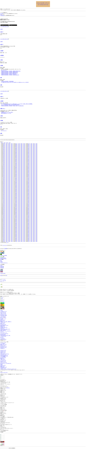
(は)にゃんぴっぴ (3, 312)
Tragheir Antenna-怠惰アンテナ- (5, 329)
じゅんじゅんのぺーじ (4, 262)
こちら (7, 242)
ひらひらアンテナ (3, 350)
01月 (4, 146)
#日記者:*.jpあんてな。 (4, 327)
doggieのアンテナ (3, 361)
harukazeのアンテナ (3, 347)
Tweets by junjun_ (3, 273)
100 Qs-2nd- (2, 266)
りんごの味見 (2, 343)
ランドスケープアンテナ (4, 333)
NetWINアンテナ (3, 351)
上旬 (4, 142)
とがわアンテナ (2, 322)
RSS (1, 14)
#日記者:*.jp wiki (3, 257)
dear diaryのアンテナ (3, 346)
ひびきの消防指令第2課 (4, 355)
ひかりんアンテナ (3, 314)
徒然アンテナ (2, 323)
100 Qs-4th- (2, 267)
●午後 (1, 59)
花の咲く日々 (2, 328)
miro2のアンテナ (3, 365)
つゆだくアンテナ (3, 313)
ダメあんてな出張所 (3, 255)
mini (6, 321)
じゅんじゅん (5, 245)
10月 (4, 143)
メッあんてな (2, 338)
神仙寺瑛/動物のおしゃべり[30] (6, 113)
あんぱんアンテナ (3, 357)
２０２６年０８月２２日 (4, 91)
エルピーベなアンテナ (4, 372)
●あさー (1, 31)
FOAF (1, 259)
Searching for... (2, 315)
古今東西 (5, 248)
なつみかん (8, 387)
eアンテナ (2, 331)
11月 (16, 143)
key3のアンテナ (2, 345)
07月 (4, 144)
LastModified (2, 15)
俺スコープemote (3, 317)
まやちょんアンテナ (3, 362)
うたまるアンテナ (3, 336)
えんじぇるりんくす (3, 332)
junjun (1, 275)
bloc (1, 260)
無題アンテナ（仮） (3, 344)
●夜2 (1, 84)
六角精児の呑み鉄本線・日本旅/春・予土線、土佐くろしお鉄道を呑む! (12, 105)
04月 (4, 145)
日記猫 (1, 310)
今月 (2, 142)
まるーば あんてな (3, 339)
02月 (16, 146)
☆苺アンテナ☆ (2, 359)
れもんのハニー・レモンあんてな (5, 363)
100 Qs (1, 265)
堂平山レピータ (2, 319)
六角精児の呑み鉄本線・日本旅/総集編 (7, 81)
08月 (16, 144)
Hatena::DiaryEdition (3, 258)
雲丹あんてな (2, 326)
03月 (28, 146)
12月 (28, 143)
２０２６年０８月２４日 (4, 26)
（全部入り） (9, 321)
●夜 (1, 77)
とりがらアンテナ (3, 342)
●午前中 (1, 50)
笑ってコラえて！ (4, 70)
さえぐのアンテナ (3, 360)
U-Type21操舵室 (2, 356)
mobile (6, 315)
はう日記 (1, 13)
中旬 (7, 142)
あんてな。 (2, 337)
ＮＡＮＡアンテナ (3, 324)
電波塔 (1, 364)
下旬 (9, 142)
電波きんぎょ (2, 358)
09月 (28, 144)
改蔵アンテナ (2, 366)
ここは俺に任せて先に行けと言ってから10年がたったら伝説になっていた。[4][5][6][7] (15, 82)
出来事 (1, 29)
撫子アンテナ (2, 320)
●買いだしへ (2, 108)
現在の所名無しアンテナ (4, 325)
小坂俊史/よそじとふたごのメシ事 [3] (7, 112)
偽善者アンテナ (2, 321)
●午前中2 (2, 55)
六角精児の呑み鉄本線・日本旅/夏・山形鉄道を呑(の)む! (10, 74)
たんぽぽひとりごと (3, 311)
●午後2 (1, 65)
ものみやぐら (2, 348)
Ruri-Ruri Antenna (3, 334)
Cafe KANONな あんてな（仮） (5, 335)
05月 (16, 145)
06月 (28, 145)
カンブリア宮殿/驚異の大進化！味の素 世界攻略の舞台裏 (10, 104)
